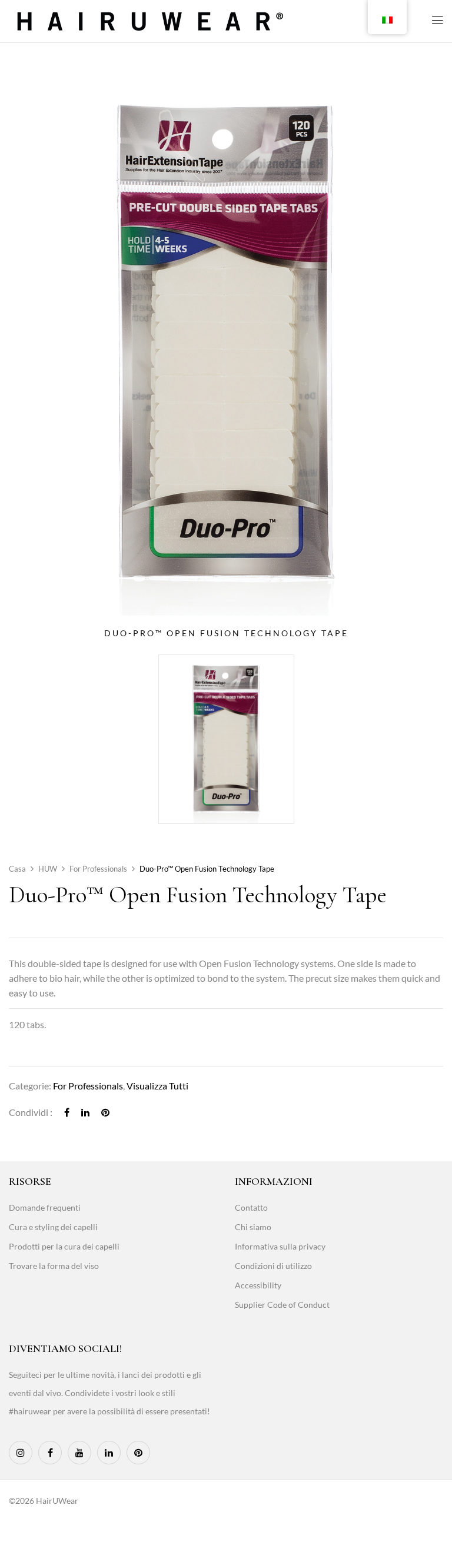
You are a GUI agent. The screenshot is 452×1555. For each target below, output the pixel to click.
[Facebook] (66, 1112)
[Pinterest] (105, 1112)
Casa (17, 868)
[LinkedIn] (85, 1112)
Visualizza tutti (157, 1085)
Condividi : (30, 1112)
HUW (47, 868)
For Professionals (98, 868)
